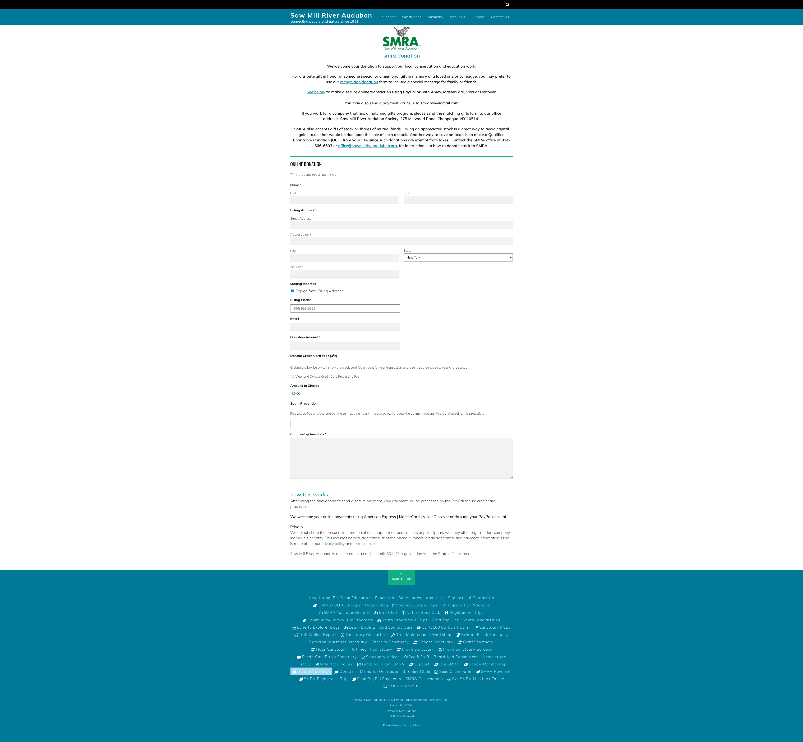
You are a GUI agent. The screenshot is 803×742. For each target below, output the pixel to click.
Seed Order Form (455, 671)
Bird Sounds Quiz (396, 627)
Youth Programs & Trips (404, 620)
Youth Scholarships (481, 620)
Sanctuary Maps (494, 627)
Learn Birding (361, 627)
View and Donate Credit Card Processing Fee (327, 376)
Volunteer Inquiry (336, 664)
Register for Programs (468, 605)
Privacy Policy (392, 725)
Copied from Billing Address (319, 290)
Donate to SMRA (313, 671)
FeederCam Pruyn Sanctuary (329, 657)
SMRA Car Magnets (424, 679)
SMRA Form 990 (403, 686)
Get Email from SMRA (382, 664)
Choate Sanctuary (435, 642)
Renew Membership (487, 664)
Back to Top (401, 579)
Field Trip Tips (445, 620)
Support (478, 17)
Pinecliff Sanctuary (373, 649)
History (304, 664)
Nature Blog (376, 605)
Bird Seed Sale (416, 671)
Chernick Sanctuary (390, 642)
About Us (457, 17)
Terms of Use (411, 725)
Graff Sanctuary (478, 642)
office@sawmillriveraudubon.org (368, 145)
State (407, 250)
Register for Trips (466, 612)
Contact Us (500, 17)
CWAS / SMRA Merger (339, 605)
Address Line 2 (300, 234)
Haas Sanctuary (331, 649)
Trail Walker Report (317, 634)
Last (407, 193)
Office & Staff (416, 657)
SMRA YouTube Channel (346, 612)
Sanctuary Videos (382, 657)
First (293, 193)
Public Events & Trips (416, 605)
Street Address (300, 218)
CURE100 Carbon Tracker (445, 627)
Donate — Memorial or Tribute (368, 671)
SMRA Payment (495, 671)
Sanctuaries (411, 17)
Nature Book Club (422, 612)
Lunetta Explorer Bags (318, 627)
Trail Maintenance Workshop (423, 634)
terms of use (364, 543)
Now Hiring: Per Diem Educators (340, 598)
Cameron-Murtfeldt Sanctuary (338, 642)
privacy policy (333, 543)
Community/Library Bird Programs (339, 620)
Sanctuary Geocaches (365, 634)
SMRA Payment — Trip (325, 679)
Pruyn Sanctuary (417, 649)
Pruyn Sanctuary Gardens (467, 649)
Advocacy (436, 17)
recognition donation (359, 81)
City (293, 251)
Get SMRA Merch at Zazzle (477, 679)
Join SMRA (448, 664)
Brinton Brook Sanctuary (484, 634)
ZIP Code (296, 267)
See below (316, 92)
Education (388, 17)
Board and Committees (456, 657)
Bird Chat (387, 612)
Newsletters (494, 657)
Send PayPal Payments (378, 679)
